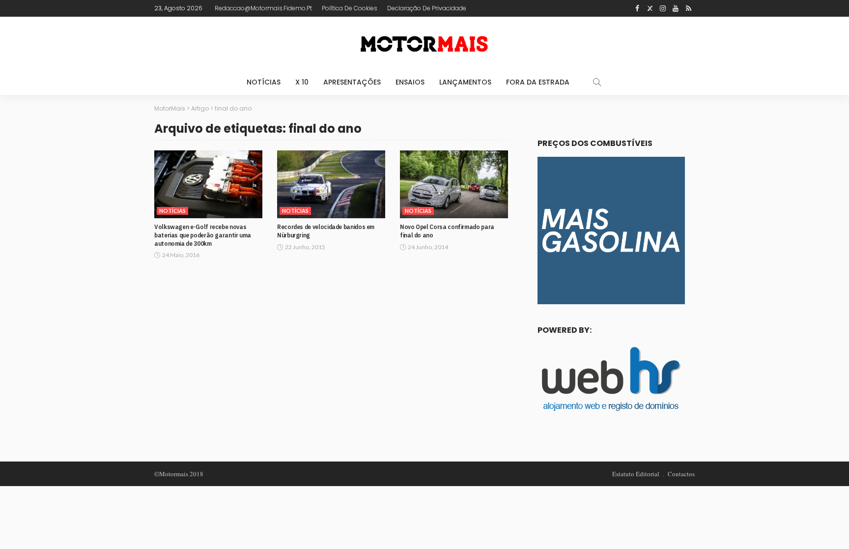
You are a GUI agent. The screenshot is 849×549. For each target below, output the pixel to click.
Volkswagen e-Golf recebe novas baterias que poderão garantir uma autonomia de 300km (202, 235)
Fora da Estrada (537, 82)
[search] (597, 82)
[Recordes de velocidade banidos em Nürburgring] (331, 184)
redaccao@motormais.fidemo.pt (263, 8)
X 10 (302, 82)
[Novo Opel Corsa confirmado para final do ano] (454, 184)
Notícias (264, 82)
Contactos (681, 473)
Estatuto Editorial (635, 473)
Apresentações (352, 82)
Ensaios (410, 82)
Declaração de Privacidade (426, 8)
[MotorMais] (424, 43)
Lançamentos (465, 82)
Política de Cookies (349, 8)
